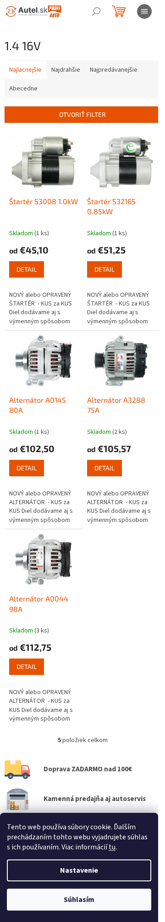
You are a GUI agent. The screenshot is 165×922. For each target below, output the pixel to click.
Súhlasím (79, 900)
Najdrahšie (65, 69)
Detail (26, 269)
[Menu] (144, 11)
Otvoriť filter (82, 114)
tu (112, 847)
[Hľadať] (96, 11)
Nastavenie (79, 870)
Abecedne (23, 88)
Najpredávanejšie (114, 69)
